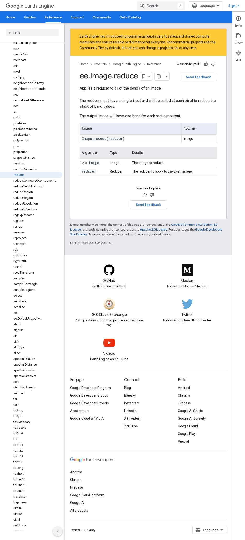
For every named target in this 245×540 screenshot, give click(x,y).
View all (183, 441)
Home (10, 17)
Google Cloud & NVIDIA (87, 418)
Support (77, 17)
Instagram (132, 403)
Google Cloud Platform (87, 495)
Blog (127, 388)
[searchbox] (32, 32)
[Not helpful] (213, 64)
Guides (30, 17)
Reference (53, 17)
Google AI (77, 503)
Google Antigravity (192, 418)
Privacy (89, 530)
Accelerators (79, 411)
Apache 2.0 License (153, 229)
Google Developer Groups (89, 395)
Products (100, 64)
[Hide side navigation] (57, 531)
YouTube (131, 426)
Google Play (187, 434)
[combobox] (161, 5)
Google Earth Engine (127, 64)
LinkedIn (130, 411)
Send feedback (198, 77)
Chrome (184, 395)
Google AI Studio (190, 411)
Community (101, 17)
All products (79, 510)
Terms (75, 530)
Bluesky (130, 395)
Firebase (184, 403)
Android (184, 388)
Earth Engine (39, 6)
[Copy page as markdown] (159, 76)
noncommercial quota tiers (143, 36)
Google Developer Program (90, 388)
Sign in (233, 6)
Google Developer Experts (89, 403)
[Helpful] (206, 64)
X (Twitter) (132, 418)
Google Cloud (188, 426)
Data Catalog (130, 17)
